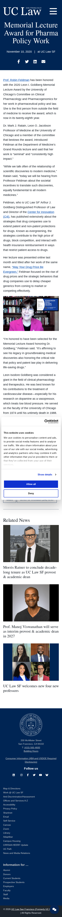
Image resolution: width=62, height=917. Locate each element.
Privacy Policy (10, 808)
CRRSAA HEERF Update (15, 845)
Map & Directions (11, 788)
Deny (31, 493)
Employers (8, 886)
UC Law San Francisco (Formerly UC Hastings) (35, 909)
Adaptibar (8, 837)
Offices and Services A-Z (15, 801)
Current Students (11, 878)
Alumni (6, 870)
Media (6, 898)
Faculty (6, 890)
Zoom (6, 829)
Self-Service (9, 821)
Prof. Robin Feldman (16, 80)
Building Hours (31, 751)
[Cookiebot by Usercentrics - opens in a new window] (44, 421)
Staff (5, 894)
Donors (6, 874)
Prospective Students (13, 882)
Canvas (7, 825)
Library (6, 833)
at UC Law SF (46, 51)
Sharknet (7, 813)
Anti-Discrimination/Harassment (19, 797)
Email (6, 817)
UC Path (7, 849)
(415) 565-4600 (32, 747)
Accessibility (9, 804)
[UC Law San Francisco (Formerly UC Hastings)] (22, 11)
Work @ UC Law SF (13, 792)
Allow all (31, 484)
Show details (45, 474)
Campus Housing (12, 841)
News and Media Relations (16, 853)
